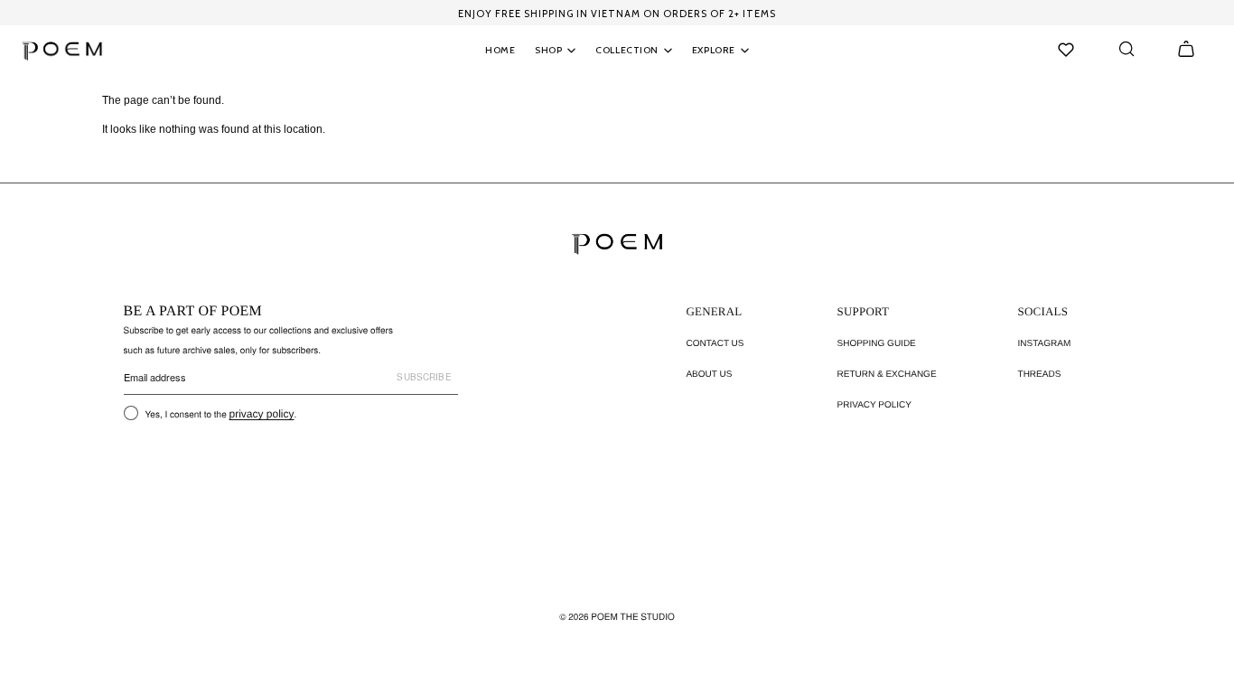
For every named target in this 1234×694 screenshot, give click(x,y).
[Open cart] (1186, 49)
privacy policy (261, 414)
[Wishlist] (1066, 50)
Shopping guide (876, 344)
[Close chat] (1189, 229)
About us (709, 375)
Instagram (1044, 344)
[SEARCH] (1126, 49)
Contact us (714, 344)
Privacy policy (874, 405)
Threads (1039, 375)
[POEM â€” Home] (617, 243)
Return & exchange (887, 375)
